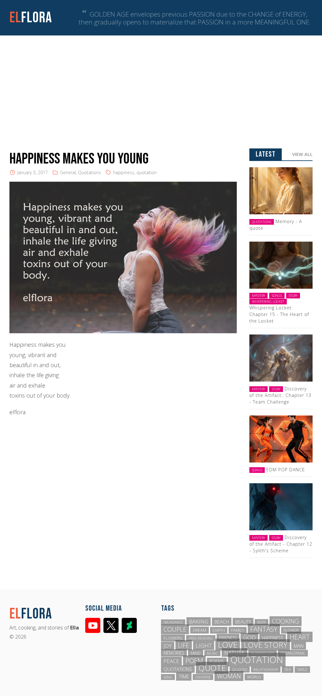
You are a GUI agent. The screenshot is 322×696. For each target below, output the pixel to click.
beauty (243, 621)
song (168, 677)
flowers (173, 638)
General (68, 172)
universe (203, 677)
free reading (201, 638)
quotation (146, 172)
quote (212, 667)
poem (194, 660)
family (237, 630)
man (298, 646)
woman (229, 676)
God (249, 637)
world (254, 677)
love (227, 644)
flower (291, 630)
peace (171, 661)
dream (199, 630)
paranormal (292, 653)
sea (287, 669)
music (212, 653)
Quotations (89, 172)
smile (302, 669)
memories (174, 653)
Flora (30, 18)
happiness (123, 172)
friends (228, 637)
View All (302, 154)
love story (265, 645)
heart (300, 636)
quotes (239, 669)
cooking (285, 621)
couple (175, 629)
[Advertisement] (161, 82)
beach (221, 621)
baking (198, 621)
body (261, 622)
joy (168, 645)
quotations (178, 669)
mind (196, 653)
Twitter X (111, 625)
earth (219, 630)
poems (216, 661)
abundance (173, 622)
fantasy (263, 629)
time (184, 676)
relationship (265, 669)
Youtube (92, 625)
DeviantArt (129, 625)
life (183, 645)
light (204, 645)
